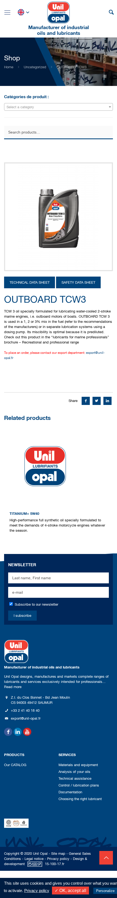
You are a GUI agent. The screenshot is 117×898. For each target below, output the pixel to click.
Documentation (70, 792)
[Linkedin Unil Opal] (18, 732)
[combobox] (58, 107)
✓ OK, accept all (70, 890)
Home (8, 67)
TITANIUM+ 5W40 (24, 513)
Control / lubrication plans (79, 785)
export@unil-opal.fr (26, 718)
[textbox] (58, 107)
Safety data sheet (78, 282)
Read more (12, 687)
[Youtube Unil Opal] (27, 732)
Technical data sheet (30, 282)
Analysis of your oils (74, 772)
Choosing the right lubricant (80, 799)
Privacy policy (58, 859)
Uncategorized (35, 67)
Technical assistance (75, 778)
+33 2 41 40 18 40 (25, 710)
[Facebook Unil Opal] (8, 732)
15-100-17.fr (54, 864)
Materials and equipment (78, 765)
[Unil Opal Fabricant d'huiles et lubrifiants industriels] (58, 12)
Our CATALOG (15, 765)
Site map (58, 853)
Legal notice (34, 859)
